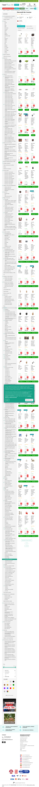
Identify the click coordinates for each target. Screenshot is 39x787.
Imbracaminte (7, 350)
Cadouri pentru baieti (9, 106)
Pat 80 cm (7, 368)
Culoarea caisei (7, 35)
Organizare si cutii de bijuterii (10, 526)
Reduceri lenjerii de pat (9, 62)
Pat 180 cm (7, 375)
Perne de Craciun (8, 297)
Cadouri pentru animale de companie (9, 127)
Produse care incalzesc (8, 282)
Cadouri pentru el (8, 188)
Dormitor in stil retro (8, 177)
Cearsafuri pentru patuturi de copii (10, 428)
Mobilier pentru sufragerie (9, 617)
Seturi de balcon (8, 484)
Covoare (6, 590)
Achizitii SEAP (22, 746)
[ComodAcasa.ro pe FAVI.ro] (11, 771)
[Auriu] (13, 688)
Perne (6, 360)
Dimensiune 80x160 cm (9, 406)
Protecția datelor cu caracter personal (27, 745)
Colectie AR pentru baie (9, 654)
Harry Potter (7, 460)
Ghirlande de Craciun (9, 560)
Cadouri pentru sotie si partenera (9, 77)
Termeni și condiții (23, 744)
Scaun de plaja (7, 507)
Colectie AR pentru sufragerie (10, 641)
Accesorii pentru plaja (9, 513)
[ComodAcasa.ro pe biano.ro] (16, 771)
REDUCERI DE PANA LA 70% (9, 272)
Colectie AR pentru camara (10, 649)
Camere (5, 307)
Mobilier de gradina (8, 501)
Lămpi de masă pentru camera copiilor (10, 454)
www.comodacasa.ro (26, 755)
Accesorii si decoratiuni (9, 614)
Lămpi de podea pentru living (10, 337)
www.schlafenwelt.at (26, 767)
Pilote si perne (7, 239)
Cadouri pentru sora (8, 83)
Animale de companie (9, 620)
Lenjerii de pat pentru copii (9, 250)
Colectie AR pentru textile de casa (10, 660)
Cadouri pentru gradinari (9, 88)
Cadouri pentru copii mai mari (10, 114)
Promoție (10, 672)
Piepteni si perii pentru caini (10, 538)
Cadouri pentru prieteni (9, 131)
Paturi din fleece (8, 575)
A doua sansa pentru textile (10, 72)
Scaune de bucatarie (8, 279)
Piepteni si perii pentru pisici (10, 551)
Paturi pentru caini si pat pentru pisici (9, 541)
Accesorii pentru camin (9, 216)
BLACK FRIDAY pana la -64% (9, 161)
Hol (5, 340)
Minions (6, 466)
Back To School (7, 197)
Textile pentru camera (9, 208)
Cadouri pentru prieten (9, 98)
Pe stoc (10, 670)
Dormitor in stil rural (8, 174)
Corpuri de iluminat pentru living (10, 334)
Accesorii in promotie (8, 17)
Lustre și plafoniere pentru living (10, 336)
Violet (6, 41)
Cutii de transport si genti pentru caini (10, 535)
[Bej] (8, 685)
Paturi (6, 243)
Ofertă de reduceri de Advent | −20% (10, 145)
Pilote (6, 362)
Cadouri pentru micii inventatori (11, 111)
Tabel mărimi (22, 748)
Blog (21, 749)
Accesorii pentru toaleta (9, 491)
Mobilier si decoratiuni (8, 276)
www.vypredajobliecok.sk (26, 758)
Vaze (6, 520)
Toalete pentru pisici (9, 546)
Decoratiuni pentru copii (9, 442)
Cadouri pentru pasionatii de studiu (10, 110)
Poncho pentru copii (9, 440)
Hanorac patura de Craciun (9, 300)
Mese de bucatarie (8, 280)
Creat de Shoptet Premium (20, 782)
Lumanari (6, 523)
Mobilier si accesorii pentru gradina (9, 605)
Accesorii (6, 599)
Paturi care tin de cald (9, 286)
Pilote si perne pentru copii (10, 266)
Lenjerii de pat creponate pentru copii (9, 252)
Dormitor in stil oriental (9, 181)
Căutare (16, 4)
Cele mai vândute (30, 28)
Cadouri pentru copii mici (9, 112)
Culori (5, 21)
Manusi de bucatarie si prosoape (10, 227)
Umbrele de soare (8, 510)
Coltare (6, 321)
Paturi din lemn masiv (9, 367)
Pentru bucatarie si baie (9, 269)
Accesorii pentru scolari (9, 209)
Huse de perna (7, 582)
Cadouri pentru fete (8, 108)
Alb (5, 24)
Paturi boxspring (8, 380)
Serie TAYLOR (7, 628)
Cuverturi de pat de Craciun (10, 568)
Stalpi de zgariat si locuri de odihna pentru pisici (10, 548)
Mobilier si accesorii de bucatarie (9, 616)
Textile (6, 564)
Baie (5, 488)
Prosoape (6, 242)
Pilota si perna (7, 358)
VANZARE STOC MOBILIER (9, 594)
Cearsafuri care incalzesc (9, 284)
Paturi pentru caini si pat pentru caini (9, 532)
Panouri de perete (8, 554)
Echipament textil (8, 215)
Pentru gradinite (7, 247)
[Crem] (8, 682)
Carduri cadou (6, 19)
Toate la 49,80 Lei (7, 270)
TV (4, 274)
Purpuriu (6, 38)
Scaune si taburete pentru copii (10, 444)
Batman (6, 467)
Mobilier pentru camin (9, 213)
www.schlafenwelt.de (26, 765)
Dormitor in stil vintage (9, 182)
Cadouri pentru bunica (9, 80)
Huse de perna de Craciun (10, 563)
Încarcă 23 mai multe (26, 540)
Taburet (6, 325)
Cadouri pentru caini (8, 128)
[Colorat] (8, 691)
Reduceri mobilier (8, 59)
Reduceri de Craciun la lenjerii (10, 146)
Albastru (6, 34)
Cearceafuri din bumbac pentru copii (10, 264)
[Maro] (5, 685)
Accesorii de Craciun (8, 304)
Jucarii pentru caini (8, 530)
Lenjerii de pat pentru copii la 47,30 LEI (10, 257)
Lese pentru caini (8, 537)
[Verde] (13, 685)
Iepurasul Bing (7, 475)
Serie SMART (7, 624)
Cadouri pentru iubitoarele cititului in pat (9, 87)
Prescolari (6, 199)
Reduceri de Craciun (8, 142)
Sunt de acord (29, 400)
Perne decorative (8, 581)
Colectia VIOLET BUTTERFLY (10, 636)
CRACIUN (5, 295)
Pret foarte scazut (7, 592)
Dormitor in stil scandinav (9, 176)
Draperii (6, 586)
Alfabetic (19, 30)
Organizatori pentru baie (9, 493)
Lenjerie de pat (7, 355)
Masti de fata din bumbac (9, 165)
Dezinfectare (7, 193)
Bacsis (5, 166)
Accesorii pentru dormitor (9, 407)
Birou (6, 476)
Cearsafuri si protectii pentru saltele (10, 225)
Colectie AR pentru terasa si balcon (10, 653)
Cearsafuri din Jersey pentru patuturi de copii (10, 430)
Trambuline (7, 511)
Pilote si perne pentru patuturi (10, 363)
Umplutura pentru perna (9, 584)
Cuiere (6, 345)
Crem (6, 42)
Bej (5, 43)
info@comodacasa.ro (8, 739)
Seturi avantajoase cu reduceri (10, 68)
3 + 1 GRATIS (7, 70)
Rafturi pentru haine (8, 349)
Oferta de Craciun (7, 56)
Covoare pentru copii (9, 441)
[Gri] (11, 682)
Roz (5, 31)
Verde (6, 22)
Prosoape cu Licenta (9, 438)
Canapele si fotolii (8, 246)
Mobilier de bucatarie (8, 277)
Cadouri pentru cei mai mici (10, 105)
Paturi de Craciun (8, 301)
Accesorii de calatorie (9, 555)
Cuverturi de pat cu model (10, 571)
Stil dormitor (6, 170)
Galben (6, 39)
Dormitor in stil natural (9, 172)
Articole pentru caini (8, 528)
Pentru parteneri (23, 750)
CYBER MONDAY (7, 163)
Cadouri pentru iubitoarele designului (9, 91)
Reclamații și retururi (24, 741)
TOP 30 (5, 287)
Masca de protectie (8, 196)
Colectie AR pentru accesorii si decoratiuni (10, 657)
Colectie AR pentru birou (9, 648)
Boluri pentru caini (8, 533)
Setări (7, 400)
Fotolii (6, 324)
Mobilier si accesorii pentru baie (10, 618)
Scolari (6, 205)
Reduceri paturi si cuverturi (10, 64)
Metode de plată (23, 740)
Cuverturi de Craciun (8, 303)
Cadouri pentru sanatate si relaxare (10, 121)
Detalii (33, 84)
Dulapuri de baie (8, 499)
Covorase (6, 347)
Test (5, 194)
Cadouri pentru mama (9, 79)
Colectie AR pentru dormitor (10, 644)
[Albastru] (8, 688)
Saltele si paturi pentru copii (10, 268)
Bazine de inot (7, 509)
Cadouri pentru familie (9, 116)
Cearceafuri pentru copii (9, 258)
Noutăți (10, 673)
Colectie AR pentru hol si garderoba (9, 643)
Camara (6, 478)
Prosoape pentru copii (9, 249)
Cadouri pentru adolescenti (10, 115)
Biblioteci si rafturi (8, 329)
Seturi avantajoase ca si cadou (10, 141)
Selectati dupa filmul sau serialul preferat (9, 458)
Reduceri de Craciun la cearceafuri (9, 148)
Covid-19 (5, 192)
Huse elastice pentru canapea (10, 314)
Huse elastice (7, 310)
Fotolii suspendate (8, 505)
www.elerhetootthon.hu (26, 764)
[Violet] (5, 688)
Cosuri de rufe (7, 495)
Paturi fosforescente (9, 576)
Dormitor (6, 354)
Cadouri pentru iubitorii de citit (10, 125)
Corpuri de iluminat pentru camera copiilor (10, 452)
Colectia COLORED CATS (9, 631)
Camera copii (7, 417)
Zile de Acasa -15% (7, 293)
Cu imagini (6, 50)
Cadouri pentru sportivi (9, 101)
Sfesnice (6, 522)
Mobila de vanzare (7, 168)
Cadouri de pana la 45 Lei (9, 137)
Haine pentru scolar (8, 211)
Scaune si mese (7, 595)
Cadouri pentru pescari (9, 100)
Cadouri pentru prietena (9, 81)
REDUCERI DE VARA (8, 601)
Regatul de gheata (8, 472)
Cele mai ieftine (29, 26)
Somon (6, 52)
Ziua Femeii (6, 291)
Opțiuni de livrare (23, 739)
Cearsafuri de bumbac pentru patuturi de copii (10, 434)
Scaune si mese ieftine (9, 220)
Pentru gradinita (8, 203)
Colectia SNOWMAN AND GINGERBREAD (9, 633)
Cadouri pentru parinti (9, 118)
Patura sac (7, 577)
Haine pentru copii (8, 351)
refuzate (6, 396)
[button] (29, 14)
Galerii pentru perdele (9, 589)
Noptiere (6, 383)
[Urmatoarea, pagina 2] (27, 543)
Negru (6, 33)
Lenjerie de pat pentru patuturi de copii (9, 423)
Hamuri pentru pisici (9, 550)
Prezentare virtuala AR (8, 639)
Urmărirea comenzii (23, 737)
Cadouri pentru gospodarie (10, 119)
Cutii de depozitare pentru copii (11, 445)
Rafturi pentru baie (8, 497)
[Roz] (11, 685)
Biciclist (6, 552)
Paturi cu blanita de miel (9, 572)
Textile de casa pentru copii (10, 420)
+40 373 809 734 (7, 736)
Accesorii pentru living (9, 332)
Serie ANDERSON (8, 627)
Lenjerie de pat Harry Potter (10, 461)
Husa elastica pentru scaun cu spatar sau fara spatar (10, 318)
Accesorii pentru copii (9, 450)
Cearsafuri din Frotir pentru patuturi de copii (10, 432)
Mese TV (6, 328)
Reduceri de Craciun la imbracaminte (9, 154)
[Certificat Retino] (24, 771)
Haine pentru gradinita (9, 204)
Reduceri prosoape (8, 66)
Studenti (6, 212)
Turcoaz (6, 29)
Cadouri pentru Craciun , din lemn (9, 230)
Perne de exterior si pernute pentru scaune (10, 503)
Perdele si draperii (8, 585)
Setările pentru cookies (9, 395)
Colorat (6, 48)
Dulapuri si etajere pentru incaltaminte (9, 343)
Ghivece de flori (8, 524)
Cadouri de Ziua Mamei (8, 638)
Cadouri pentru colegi (9, 132)
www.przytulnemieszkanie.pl (27, 762)
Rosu (5, 25)
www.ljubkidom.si (25, 759)
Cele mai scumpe (21, 28)
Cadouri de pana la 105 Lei (9, 139)
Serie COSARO (7, 625)
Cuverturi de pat (8, 567)
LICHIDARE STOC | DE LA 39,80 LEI (9, 235)
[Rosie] (11, 688)
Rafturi (6, 479)
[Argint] (5, 691)
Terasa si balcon (7, 482)
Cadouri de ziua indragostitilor (10, 185)
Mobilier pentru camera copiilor (10, 200)
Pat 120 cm (7, 371)
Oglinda (6, 341)
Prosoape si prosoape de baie (10, 226)
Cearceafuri (7, 238)
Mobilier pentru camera (9, 207)
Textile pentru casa (8, 609)
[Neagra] (13, 682)
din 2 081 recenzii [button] (26, 14)
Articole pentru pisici (9, 539)
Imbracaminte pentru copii (10, 446)
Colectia (5, 630)
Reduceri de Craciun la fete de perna (10, 156)
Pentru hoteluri (7, 54)
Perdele (6, 588)
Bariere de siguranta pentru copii (10, 456)
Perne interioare (8, 364)
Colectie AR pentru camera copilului (10, 647)
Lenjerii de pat (7, 237)
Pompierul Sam (8, 471)
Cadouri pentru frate (8, 97)
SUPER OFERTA (7, 232)
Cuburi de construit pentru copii (10, 448)
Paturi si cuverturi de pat (9, 565)
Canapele (7, 322)
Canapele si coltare (8, 320)
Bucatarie (6, 487)
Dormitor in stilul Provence (10, 173)
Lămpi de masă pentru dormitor (9, 416)
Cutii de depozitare (8, 480)
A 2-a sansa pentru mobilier (9, 16)
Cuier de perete (8, 346)
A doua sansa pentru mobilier (10, 71)
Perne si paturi (7, 221)
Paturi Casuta (7, 379)
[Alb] (5, 682)
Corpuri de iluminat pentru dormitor (10, 409)
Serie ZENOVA (7, 623)
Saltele (6, 244)
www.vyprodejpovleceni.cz (27, 756)
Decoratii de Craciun (8, 559)
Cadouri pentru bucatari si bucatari (9, 123)
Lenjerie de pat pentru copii (10, 421)
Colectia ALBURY (8, 635)
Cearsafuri (6, 356)
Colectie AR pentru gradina (10, 655)
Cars (6, 470)
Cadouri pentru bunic (9, 96)
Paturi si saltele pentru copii (10, 418)
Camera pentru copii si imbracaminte (9, 612)
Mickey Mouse (7, 474)
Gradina (6, 500)
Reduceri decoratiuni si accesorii (10, 60)
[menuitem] (8, 8)
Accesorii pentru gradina (9, 514)
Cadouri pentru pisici (8, 129)
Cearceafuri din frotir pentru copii (10, 260)
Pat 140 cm (7, 372)
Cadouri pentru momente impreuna (9, 190)
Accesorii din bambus (9, 519)
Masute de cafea (8, 326)
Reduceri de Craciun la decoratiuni (9, 158)
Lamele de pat (7, 381)
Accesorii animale (8, 527)
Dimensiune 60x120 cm (9, 403)
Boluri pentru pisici (8, 545)
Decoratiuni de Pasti (8, 518)
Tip (10, 675)
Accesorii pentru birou (9, 217)
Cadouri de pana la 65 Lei (9, 138)
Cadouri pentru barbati (9, 92)
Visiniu (6, 30)
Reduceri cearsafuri (8, 63)
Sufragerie (6, 309)
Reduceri (5, 58)
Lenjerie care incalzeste (9, 283)
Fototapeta (7, 556)
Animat (6, 46)
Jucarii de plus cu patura (9, 580)
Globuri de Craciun (8, 561)
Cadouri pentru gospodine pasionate (9, 85)
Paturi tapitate (7, 376)
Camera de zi (7, 598)
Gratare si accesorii (8, 483)
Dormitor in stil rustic (8, 183)
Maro (5, 26)
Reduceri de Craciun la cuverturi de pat (10, 152)
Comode (6, 330)
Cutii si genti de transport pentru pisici (10, 544)
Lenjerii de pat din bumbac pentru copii (10, 254)
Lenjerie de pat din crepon (10, 426)
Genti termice (7, 515)
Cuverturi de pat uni (9, 569)
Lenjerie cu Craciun (8, 296)
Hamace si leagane (8, 506)
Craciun (5, 74)
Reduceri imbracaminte (9, 67)
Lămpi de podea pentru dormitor (9, 414)
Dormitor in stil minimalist (9, 178)
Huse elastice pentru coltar (10, 313)
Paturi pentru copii (8, 377)
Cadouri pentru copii (8, 104)
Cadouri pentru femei (8, 75)
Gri (5, 37)
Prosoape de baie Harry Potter (9, 463)
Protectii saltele (7, 265)
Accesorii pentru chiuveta (9, 492)
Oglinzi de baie (7, 496)
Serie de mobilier (7, 621)
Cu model (6, 47)
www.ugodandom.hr (26, 761)
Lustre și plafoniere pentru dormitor (10, 411)
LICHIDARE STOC (8, 233)
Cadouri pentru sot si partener (10, 93)
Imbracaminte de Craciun (9, 299)
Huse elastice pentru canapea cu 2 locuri (10, 316)
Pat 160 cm (7, 373)
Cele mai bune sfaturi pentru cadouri (10, 134)
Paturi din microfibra (9, 573)
